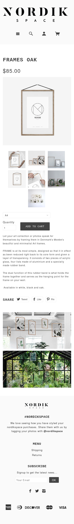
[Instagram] (44, 491)
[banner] (37, 14)
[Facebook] (30, 491)
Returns (37, 455)
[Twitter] (37, 491)
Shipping (37, 450)
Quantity (8, 222)
